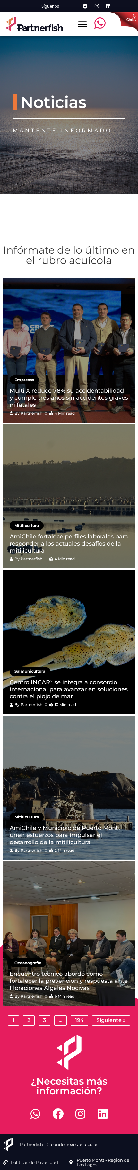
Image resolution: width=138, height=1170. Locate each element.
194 (79, 1020)
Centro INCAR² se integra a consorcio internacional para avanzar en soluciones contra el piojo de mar (69, 689)
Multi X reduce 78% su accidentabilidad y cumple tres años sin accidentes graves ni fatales (69, 397)
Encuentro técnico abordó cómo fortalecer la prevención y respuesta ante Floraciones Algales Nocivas (69, 980)
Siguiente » (111, 1020)
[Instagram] (96, 6)
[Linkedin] (108, 6)
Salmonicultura (29, 671)
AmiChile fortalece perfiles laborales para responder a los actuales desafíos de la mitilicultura (69, 543)
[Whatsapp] (35, 1113)
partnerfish (31, 413)
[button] (82, 24)
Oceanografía (27, 962)
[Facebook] (85, 6)
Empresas (24, 379)
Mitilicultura (26, 525)
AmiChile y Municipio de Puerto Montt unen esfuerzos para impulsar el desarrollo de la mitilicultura (65, 835)
